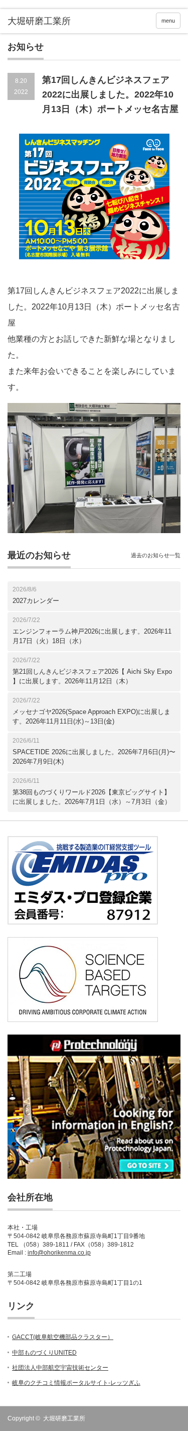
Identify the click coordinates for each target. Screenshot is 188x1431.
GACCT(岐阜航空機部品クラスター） (62, 1337)
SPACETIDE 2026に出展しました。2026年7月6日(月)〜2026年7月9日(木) (94, 757)
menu (168, 21)
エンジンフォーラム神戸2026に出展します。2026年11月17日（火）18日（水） (92, 636)
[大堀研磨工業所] (45, 21)
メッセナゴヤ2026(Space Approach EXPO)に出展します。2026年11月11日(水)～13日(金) (91, 717)
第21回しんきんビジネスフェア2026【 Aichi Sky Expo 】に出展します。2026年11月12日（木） (92, 676)
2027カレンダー (36, 600)
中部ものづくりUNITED (44, 1352)
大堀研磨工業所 (64, 1418)
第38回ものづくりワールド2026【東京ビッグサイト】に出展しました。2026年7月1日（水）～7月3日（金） (92, 797)
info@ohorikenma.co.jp (59, 1252)
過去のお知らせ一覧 (155, 555)
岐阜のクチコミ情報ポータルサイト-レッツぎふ (76, 1382)
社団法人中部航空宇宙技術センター (60, 1367)
